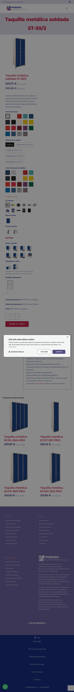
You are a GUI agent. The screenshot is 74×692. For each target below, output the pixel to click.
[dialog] (37, 346)
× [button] (67, 337)
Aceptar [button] (59, 352)
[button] (16, 352)
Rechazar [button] (44, 352)
